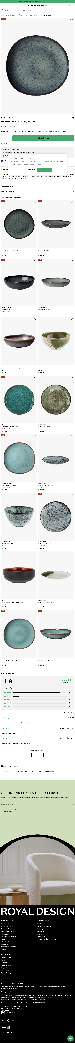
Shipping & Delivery (7, 926)
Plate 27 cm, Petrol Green (45, 543)
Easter (3, 960)
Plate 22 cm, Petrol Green (45, 485)
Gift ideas (4, 962)
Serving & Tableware (44, 926)
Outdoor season (6, 965)
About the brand (7, 192)
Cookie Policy (5, 941)
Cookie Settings (30, 170)
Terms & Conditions (7, 931)
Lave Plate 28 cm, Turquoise (10, 485)
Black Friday (5, 970)
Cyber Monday (6, 973)
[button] (70, 5)
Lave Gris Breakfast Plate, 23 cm (11, 251)
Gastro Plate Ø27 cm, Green (10, 426)
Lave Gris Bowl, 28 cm (44, 251)
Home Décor (42, 931)
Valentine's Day (6, 957)
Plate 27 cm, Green (44, 426)
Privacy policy (5, 934)
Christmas (4, 975)
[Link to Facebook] (7, 1020)
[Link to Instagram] (12, 1020)
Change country (6, 992)
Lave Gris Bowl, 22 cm (44, 309)
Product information (9, 186)
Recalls (3, 949)
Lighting (40, 929)
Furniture (40, 924)
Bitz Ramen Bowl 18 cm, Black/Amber (12, 602)
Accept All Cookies (45, 170)
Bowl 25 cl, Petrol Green (9, 543)
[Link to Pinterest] (2, 1020)
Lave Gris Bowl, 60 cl (8, 309)
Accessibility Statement (9, 946)
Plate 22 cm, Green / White (46, 602)
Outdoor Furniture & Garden (47, 939)
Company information (8, 936)
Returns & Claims (7, 929)
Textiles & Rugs (43, 936)
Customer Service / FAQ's (9, 924)
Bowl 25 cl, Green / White (45, 368)
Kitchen (40, 934)
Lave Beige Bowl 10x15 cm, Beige (11, 368)
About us (4, 939)
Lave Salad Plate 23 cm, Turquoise (12, 661)
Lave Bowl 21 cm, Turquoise (46, 661)
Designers (4, 944)
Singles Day (5, 967)
